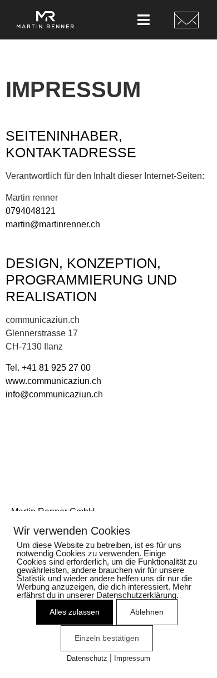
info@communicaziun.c (52, 394)
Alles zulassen (75, 611)
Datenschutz (87, 658)
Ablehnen (147, 611)
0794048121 (31, 211)
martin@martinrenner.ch (53, 224)
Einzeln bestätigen (107, 638)
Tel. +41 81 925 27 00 (48, 367)
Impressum (132, 658)
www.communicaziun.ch (53, 381)
